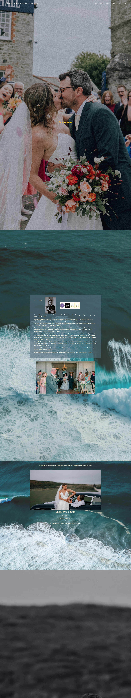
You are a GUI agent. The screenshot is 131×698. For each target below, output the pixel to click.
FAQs (125, 3)
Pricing (107, 3)
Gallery (101, 3)
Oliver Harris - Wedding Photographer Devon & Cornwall (22, 3)
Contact (113, 3)
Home (96, 3)
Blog (119, 3)
